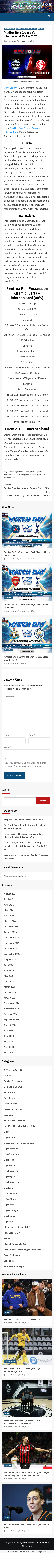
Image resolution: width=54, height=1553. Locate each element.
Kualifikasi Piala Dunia (14, 1120)
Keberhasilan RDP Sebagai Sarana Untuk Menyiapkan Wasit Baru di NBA (23, 835)
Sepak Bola (37, 545)
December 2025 (11, 937)
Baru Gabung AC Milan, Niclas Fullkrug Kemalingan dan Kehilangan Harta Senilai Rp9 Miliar (25, 846)
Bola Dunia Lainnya (13, 1087)
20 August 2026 (25, 1479)
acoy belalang (11, 41)
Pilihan (7, 1238)
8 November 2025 (25, 664)
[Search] (49, 16)
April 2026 (9, 915)
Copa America (10, 1103)
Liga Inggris (9, 594)
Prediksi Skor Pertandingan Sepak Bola (29, 29)
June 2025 (9, 970)
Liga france (9, 1165)
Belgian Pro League (13, 1081)
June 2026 (9, 904)
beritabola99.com (11, 1323)
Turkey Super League (14, 1266)
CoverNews (41, 1542)
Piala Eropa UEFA (12, 1232)
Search (6, 790)
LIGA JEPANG (10, 1193)
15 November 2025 (25, 611)
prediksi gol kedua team (19, 471)
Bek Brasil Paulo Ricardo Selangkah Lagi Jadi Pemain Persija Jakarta (25, 827)
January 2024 (10, 1052)
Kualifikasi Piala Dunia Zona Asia (19, 1126)
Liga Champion (10, 542)
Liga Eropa (9, 1159)
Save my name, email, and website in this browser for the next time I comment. (25, 764)
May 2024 (8, 1041)
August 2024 (10, 1025)
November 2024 (11, 1008)
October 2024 (11, 1014)
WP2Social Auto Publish (16, 1552)
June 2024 (9, 1036)
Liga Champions (22, 542)
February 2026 (11, 926)
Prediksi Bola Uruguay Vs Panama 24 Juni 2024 (28, 493)
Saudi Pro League (12, 1255)
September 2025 (12, 954)
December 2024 (11, 1003)
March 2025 (10, 986)
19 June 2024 (24, 41)
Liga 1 (7, 1131)
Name (7, 735)
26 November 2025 (25, 559)
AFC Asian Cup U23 (13, 1070)
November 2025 (11, 943)
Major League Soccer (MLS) (17, 1227)
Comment (10, 696)
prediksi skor (19, 474)
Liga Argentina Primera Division (19, 1143)
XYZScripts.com (40, 1552)
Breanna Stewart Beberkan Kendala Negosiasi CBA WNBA (26, 856)
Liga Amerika (10, 1137)
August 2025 (10, 959)
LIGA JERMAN (10, 1199)
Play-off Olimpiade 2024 (16, 1244)
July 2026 (8, 899)
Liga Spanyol (10, 1216)
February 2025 (11, 992)
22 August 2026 (25, 1323)
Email (31, 735)
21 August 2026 (25, 1375)
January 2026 (10, 932)
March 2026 (10, 921)
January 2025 (10, 997)
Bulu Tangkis (10, 1098)
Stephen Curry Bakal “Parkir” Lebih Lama (23, 819)
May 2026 (8, 910)
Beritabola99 (11, 87)
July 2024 (8, 1030)
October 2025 (11, 948)
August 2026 (10, 893)
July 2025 (8, 965)
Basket (7, 1075)
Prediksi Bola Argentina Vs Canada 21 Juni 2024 (26, 486)
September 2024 (12, 1019)
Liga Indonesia (11, 1171)
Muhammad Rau (11, 559)
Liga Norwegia (11, 1210)
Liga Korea (9, 1204)
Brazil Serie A (9, 29)
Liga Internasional (12, 1182)
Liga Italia (8, 1188)
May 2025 (8, 976)
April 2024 (9, 1047)
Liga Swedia (9, 1221)
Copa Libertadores (13, 1109)
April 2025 (9, 981)
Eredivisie (8, 1115)
